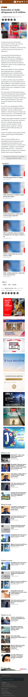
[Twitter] (6, 20)
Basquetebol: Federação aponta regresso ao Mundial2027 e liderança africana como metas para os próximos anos (18, 466)
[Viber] (11, 293)
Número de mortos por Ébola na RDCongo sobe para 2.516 (19, 544)
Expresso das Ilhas (7, 16)
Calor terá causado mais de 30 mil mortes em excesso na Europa (18, 484)
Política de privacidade (7, 693)
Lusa (13, 16)
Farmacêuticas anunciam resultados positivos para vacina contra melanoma (19, 592)
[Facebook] (3, 20)
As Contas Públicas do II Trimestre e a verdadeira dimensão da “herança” (17, 656)
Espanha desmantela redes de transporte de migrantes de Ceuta (18, 527)
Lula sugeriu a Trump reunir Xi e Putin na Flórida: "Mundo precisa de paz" (18, 475)
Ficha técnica (5, 690)
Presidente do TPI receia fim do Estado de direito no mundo (19, 535)
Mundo (2, 7)
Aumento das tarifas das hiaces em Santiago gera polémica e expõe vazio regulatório (18, 494)
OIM (9, 284)
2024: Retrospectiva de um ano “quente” (13, 177)
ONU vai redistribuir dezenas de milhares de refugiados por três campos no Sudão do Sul (14, 234)
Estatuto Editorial (5, 692)
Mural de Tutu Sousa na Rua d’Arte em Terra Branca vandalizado (18, 647)
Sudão (4, 284)
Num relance (5, 688)
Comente (9, 158)
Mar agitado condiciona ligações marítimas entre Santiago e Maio (17, 628)
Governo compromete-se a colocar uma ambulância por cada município (18, 618)
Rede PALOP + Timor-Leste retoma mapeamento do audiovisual (17, 456)
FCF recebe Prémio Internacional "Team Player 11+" (19, 636)
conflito (14, 284)
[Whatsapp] (9, 20)
